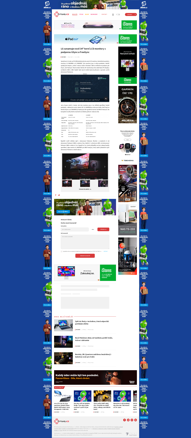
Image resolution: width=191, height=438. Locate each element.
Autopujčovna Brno (117, 433)
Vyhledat (129, 14)
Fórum (81, 14)
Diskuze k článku (66, 220)
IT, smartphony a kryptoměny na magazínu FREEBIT (86, 433)
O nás (60, 430)
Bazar (87, 14)
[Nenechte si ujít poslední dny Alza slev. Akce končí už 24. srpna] (122, 396)
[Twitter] (128, 420)
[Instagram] (132, 420)
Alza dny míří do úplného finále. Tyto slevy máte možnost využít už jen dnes (82, 406)
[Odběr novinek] (113, 14)
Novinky (64, 57)
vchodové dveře (72, 435)
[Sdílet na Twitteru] (59, 195)
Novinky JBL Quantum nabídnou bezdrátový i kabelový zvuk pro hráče (93, 355)
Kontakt (104, 14)
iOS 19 (90, 435)
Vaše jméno (64, 226)
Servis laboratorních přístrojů (105, 433)
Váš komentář (64, 233)
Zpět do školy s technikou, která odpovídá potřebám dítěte (92, 322)
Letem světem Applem (69, 433)
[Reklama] (47, 4)
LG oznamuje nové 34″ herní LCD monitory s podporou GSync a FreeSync (83, 50)
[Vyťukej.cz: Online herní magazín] (61, 14)
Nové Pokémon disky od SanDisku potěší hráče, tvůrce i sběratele (94, 339)
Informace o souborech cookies (100, 428)
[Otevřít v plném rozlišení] (85, 126)
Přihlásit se (103, 229)
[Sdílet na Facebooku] (55, 195)
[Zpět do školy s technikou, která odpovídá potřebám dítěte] (63, 325)
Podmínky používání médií (67, 428)
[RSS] (135, 420)
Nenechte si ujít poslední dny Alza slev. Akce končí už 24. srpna (121, 405)
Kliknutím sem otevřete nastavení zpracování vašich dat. (75, 430)
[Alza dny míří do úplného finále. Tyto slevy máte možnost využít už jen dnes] (82, 396)
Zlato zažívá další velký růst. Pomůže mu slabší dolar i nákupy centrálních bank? (102, 406)
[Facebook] (124, 420)
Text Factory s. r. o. (71, 427)
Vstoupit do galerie (84, 189)
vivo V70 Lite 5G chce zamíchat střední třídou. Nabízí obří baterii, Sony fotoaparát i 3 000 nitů (62, 406)
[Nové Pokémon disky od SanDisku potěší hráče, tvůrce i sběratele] (63, 342)
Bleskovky (94, 14)
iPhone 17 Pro (79, 435)
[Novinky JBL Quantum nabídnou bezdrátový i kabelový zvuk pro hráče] (63, 358)
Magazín (74, 14)
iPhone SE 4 (85, 435)
